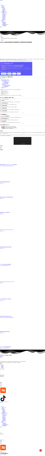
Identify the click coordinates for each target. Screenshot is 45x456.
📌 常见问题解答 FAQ (3, 84)
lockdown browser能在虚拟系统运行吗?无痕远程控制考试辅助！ (5, 264)
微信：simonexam (4, 73)
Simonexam (1, 394)
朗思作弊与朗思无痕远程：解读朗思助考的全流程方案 (5, 331)
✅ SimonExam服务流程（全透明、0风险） (5, 80)
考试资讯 (2, 40)
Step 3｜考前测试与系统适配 (5, 82)
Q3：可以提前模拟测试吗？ (5, 86)
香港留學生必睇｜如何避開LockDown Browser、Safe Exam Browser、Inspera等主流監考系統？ (8, 164)
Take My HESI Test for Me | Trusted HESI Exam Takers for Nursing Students (6, 229)
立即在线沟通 (1, 356)
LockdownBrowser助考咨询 (3, 265)
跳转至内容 (1, 0)
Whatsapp (10, 73)
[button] (22, 147)
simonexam (1, 442)
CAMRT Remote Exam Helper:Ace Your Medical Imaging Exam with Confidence (7, 281)
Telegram (19, 73)
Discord (14, 73)
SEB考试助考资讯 (10, 317)
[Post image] (9, 163)
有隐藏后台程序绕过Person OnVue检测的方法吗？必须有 (5, 212)
